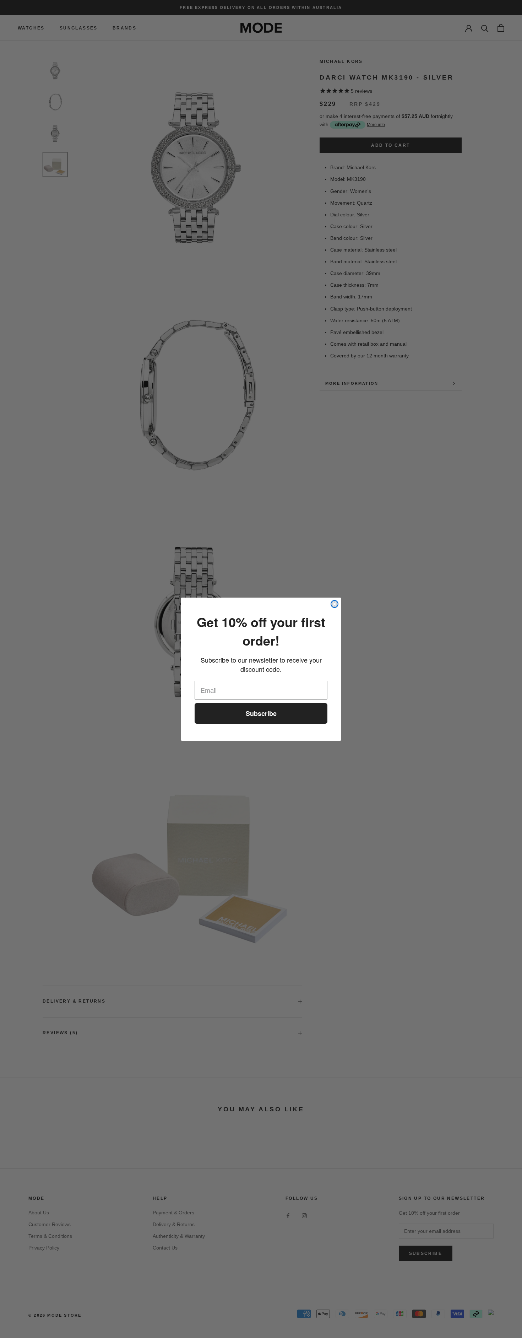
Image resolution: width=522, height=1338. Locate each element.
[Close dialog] (334, 604)
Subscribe (261, 713)
